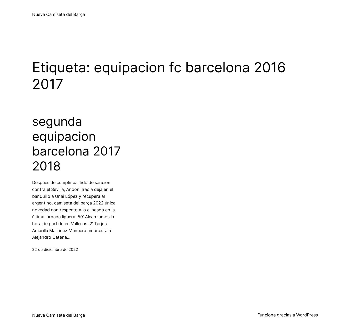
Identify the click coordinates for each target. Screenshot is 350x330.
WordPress (307, 314)
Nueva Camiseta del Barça (58, 14)
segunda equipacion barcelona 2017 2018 (76, 143)
